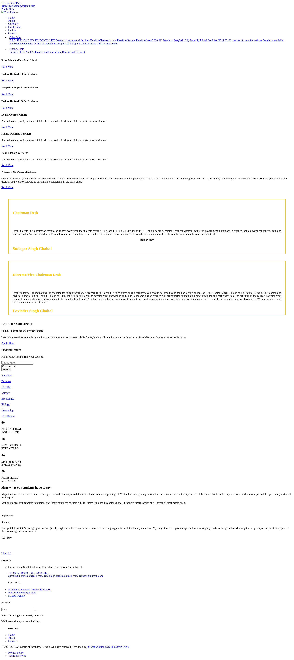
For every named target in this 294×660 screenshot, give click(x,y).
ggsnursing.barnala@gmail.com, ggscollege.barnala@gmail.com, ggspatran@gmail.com (55, 575)
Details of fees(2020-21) (149, 40)
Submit (6, 369)
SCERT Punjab (16, 595)
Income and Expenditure (48, 52)
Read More (7, 66)
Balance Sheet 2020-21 (21, 52)
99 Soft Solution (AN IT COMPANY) (108, 646)
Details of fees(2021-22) (176, 40)
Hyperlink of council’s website (245, 40)
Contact (12, 33)
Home (11, 17)
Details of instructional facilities (72, 40)
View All (6, 553)
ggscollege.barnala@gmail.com (18, 5)
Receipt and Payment (73, 52)
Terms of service (17, 655)
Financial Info (16, 48)
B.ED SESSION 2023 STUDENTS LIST (32, 40)
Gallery (12, 30)
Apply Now (7, 8)
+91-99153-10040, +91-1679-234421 (28, 572)
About (11, 20)
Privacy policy (16, 652)
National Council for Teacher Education (29, 589)
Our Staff (13, 23)
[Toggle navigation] (16, 12)
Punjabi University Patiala (22, 592)
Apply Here (7, 343)
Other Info (15, 37)
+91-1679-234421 (11, 2)
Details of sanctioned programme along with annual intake (65, 43)
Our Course (14, 27)
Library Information (107, 43)
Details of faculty (126, 40)
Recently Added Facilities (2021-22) (209, 40)
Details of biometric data (103, 40)
